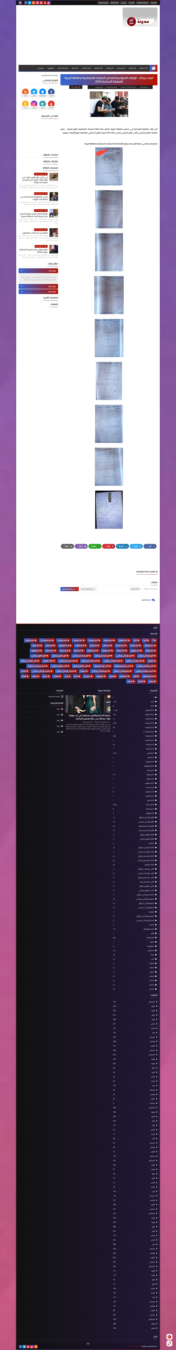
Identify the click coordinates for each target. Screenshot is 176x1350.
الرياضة (82, 671)
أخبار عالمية (106, 650)
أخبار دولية (110, 68)
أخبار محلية (121, 68)
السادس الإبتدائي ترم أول (65, 671)
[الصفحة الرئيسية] (153, 68)
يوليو (134, 1006)
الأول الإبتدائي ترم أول (146, 655)
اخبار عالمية (92, 650)
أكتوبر (134, 1045)
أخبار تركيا (49, 645)
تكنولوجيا (51, 68)
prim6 (130, 681)
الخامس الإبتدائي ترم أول (36, 665)
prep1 (45, 676)
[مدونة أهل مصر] (140, 17)
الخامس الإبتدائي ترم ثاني (145, 671)
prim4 (151, 681)
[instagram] (49, 2)
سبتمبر (134, 1050)
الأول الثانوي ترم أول (59, 655)
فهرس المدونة (103, 2)
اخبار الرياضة (149, 645)
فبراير (134, 1028)
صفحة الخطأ (114, 2)
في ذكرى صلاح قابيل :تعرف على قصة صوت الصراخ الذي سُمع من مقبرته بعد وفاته (35, 179)
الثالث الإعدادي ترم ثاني (67, 660)
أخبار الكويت (80, 645)
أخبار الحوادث (86, 68)
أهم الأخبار (132, 68)
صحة (76, 676)
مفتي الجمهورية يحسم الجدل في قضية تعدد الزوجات (34, 198)
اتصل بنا (131, 2)
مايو (134, 1014)
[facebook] (26, 2)
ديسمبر (134, 1037)
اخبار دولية (150, 650)
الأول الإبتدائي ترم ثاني (124, 655)
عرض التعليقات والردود (69, 589)
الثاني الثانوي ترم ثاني (59, 665)
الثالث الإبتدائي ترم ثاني (112, 660)
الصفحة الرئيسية (112, 87)
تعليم (112, 676)
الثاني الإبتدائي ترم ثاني (145, 665)
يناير (134, 1032)
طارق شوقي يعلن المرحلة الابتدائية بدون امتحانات (33, 251)
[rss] (33, 2)
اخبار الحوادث (62, 640)
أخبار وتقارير (36, 650)
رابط (58, 709)
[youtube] (28, 1346)
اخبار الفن (94, 645)
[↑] (88, 1343)
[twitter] (29, 2)
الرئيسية (153, 2)
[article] (86, 559)
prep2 (35, 676)
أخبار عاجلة (121, 650)
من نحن (123, 2)
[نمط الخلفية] (169, 1343)
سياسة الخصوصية (142, 2)
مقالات (56, 676)
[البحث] (20, 3)
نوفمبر (134, 1041)
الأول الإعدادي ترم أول (102, 655)
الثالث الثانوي (48, 660)
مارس (134, 1023)
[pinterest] (45, 2)
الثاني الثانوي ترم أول (81, 665)
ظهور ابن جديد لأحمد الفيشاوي (35, 233)
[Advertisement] (88, 47)
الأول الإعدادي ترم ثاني (81, 655)
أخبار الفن (75, 68)
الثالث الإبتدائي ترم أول (134, 660)
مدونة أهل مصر (133, 1346)
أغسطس (134, 1001)
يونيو (134, 1010)
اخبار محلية (50, 650)
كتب (66, 676)
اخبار (135, 640)
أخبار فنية (78, 650)
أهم (135, 676)
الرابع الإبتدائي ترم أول (121, 671)
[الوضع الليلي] (169, 1337)
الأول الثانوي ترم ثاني (39, 655)
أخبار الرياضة (98, 68)
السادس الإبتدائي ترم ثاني (41, 671)
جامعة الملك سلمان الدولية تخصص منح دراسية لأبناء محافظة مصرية (34, 215)
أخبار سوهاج (135, 650)
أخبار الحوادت (93, 640)
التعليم (151, 660)
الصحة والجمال (63, 68)
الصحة (24, 671)
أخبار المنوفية (64, 645)
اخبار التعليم (108, 640)
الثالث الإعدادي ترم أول (90, 660)
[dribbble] (37, 2)
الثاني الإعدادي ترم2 (102, 665)
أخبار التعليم (143, 68)
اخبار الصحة (120, 645)
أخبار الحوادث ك (46, 640)
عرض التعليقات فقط (88, 589)
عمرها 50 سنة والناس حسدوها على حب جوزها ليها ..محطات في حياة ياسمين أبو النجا (89, 717)
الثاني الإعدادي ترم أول (123, 665)
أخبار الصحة (135, 645)
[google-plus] (41, 2)
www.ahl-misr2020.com (101, 722)
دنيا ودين (41, 68)
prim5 (141, 681)
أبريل (134, 1019)
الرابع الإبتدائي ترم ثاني (100, 671)
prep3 (24, 676)
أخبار (145, 640)
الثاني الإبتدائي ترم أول (29, 660)
